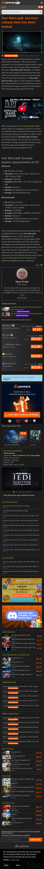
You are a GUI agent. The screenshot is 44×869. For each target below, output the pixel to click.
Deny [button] (6, 865)
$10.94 (36, 339)
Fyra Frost (21, 56)
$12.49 (36, 346)
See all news (22, 298)
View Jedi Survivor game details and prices (19, 495)
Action (14, 455)
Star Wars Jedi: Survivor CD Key (18, 258)
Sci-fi (28, 455)
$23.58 (36, 367)
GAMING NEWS (11, 56)
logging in (6, 379)
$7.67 (37, 329)
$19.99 (36, 356)
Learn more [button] (15, 860)
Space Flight (35, 455)
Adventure (22, 455)
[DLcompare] (22, 846)
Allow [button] (18, 865)
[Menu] (41, 3)
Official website (9, 453)
